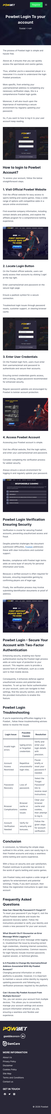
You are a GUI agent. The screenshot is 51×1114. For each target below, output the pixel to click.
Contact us (8, 1081)
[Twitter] (9, 1094)
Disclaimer (8, 1065)
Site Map (7, 1073)
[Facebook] (5, 1094)
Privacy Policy (9, 1061)
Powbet (22, 28)
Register (36, 4)
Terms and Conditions (13, 1077)
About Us (7, 1057)
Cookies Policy (10, 1069)
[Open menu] (46, 5)
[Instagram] (14, 1094)
